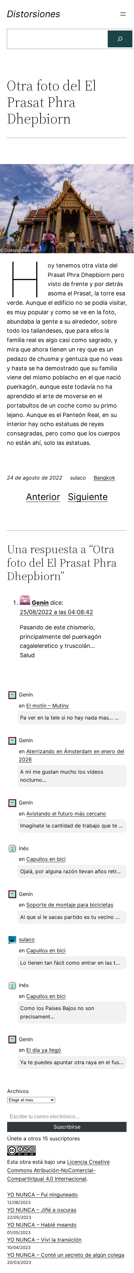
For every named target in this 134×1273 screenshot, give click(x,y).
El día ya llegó (43, 1050)
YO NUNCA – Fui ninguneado (42, 1194)
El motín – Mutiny (47, 705)
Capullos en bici (46, 859)
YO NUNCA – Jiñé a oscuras (41, 1210)
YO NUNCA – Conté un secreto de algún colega (65, 1255)
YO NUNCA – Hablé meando (42, 1224)
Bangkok (104, 477)
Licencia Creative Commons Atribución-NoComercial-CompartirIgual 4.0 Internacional (58, 1170)
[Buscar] (120, 38)
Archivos (18, 1091)
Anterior (43, 496)
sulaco (27, 939)
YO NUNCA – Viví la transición (44, 1239)
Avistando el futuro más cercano (66, 813)
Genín (40, 602)
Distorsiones (33, 13)
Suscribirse (67, 1127)
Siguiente (88, 496)
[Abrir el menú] (123, 14)
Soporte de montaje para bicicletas (69, 904)
